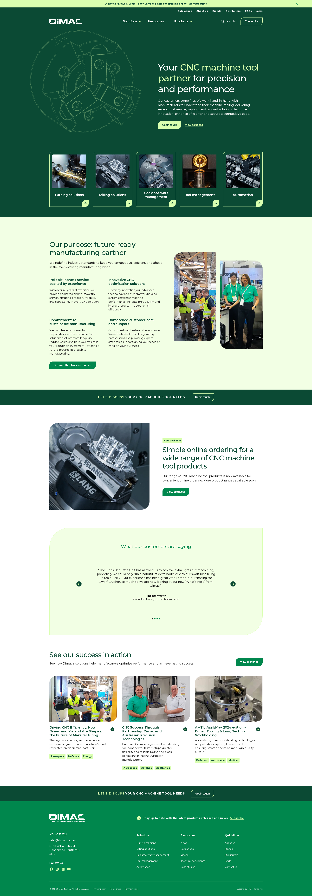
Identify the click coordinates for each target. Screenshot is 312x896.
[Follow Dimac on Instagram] (57, 869)
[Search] (228, 21)
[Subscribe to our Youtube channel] (69, 869)
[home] (65, 21)
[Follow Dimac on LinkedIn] (63, 869)
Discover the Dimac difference (72, 365)
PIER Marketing (255, 889)
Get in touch (169, 124)
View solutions (194, 124)
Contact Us (251, 21)
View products (176, 491)
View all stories (249, 661)
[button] (132, 21)
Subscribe (237, 818)
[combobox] (228, 21)
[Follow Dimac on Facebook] (51, 869)
